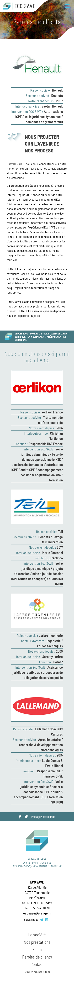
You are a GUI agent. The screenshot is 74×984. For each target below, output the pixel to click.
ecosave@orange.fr (37, 913)
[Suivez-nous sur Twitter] (42, 920)
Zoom (37, 949)
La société (37, 934)
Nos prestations (37, 942)
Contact (37, 964)
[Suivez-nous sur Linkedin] (46, 920)
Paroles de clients (37, 956)
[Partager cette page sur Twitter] (26, 817)
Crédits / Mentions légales (37, 971)
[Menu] (67, 6)
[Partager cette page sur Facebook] (20, 817)
